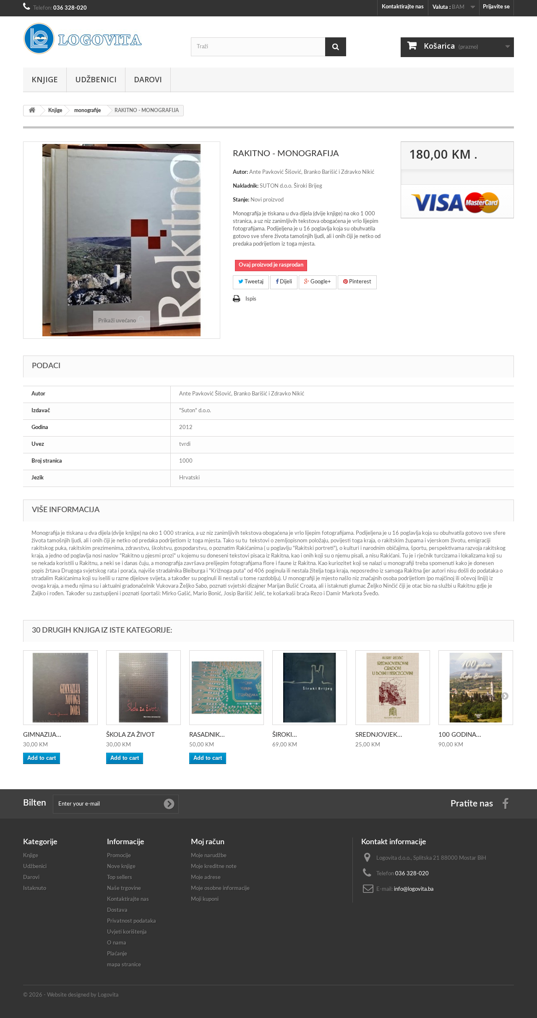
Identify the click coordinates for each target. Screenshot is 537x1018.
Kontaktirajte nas (403, 7)
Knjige (44, 79)
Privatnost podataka (131, 921)
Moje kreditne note (214, 866)
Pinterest (359, 282)
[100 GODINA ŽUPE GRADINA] (475, 687)
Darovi (148, 79)
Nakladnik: (245, 186)
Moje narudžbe (209, 855)
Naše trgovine (124, 888)
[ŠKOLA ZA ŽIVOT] (143, 687)
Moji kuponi (205, 899)
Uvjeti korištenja (127, 932)
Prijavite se (496, 7)
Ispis (250, 299)
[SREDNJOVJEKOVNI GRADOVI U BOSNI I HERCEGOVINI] (392, 687)
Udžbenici (96, 79)
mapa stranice (124, 965)
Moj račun (207, 842)
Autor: (240, 172)
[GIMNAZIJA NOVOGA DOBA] (60, 687)
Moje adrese (206, 877)
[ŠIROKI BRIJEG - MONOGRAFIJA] (309, 687)
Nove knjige (121, 866)
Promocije (119, 855)
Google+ (320, 282)
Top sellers (119, 877)
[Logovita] (100, 39)
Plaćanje (117, 954)
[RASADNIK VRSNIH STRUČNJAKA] (226, 687)
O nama (116, 943)
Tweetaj (253, 282)
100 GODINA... (459, 735)
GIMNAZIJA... (42, 735)
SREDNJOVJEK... (378, 735)
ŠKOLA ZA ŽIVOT (130, 735)
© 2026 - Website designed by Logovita (70, 995)
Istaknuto (34, 888)
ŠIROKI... (284, 735)
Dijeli (285, 282)
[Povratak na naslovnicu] (32, 110)
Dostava (117, 910)
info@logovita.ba (413, 889)
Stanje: (241, 200)
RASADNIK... (207, 735)
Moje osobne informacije (220, 888)
